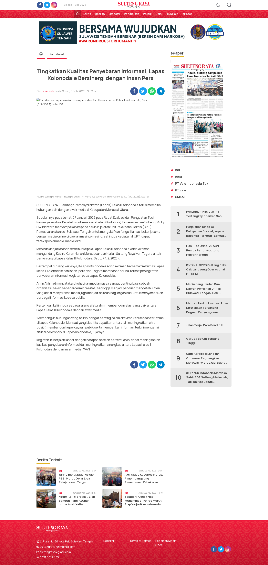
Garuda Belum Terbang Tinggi (203, 341)
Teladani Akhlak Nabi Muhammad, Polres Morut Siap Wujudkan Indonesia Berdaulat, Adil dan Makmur (144, 500)
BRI (177, 170)
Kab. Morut (56, 54)
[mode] (218, 5)
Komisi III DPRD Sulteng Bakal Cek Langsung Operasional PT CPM (206, 269)
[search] (229, 5)
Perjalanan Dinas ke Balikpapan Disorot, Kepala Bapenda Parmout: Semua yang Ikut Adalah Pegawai (205, 231)
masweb (48, 91)
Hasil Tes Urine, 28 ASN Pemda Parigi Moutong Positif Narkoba (202, 250)
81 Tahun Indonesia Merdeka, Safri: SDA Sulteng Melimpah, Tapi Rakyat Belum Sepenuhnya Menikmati (207, 377)
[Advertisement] (100, 412)
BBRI (178, 177)
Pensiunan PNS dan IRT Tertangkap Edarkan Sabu (204, 213)
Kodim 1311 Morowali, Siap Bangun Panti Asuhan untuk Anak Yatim (77, 500)
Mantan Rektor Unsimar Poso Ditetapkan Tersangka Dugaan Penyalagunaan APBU (207, 308)
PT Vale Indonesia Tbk (191, 183)
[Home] (77, 14)
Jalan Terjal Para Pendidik (204, 325)
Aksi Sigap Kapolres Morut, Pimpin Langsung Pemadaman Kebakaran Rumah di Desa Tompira (144, 478)
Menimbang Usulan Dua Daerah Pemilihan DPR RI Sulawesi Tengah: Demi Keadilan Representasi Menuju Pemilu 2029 (203, 288)
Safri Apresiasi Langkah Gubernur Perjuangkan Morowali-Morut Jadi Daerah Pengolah (206, 358)
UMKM (180, 197)
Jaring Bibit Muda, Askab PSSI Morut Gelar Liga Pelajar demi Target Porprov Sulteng (76, 478)
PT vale (180, 190)
